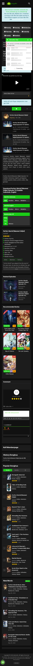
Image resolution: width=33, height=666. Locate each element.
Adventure (12, 259)
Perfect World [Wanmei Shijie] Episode (14, 459)
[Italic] (7, 418)
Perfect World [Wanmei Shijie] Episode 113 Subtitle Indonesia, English (24, 296)
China (11, 250)
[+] (20, 418)
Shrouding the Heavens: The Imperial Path (17, 611)
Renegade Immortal (18, 475)
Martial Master (16, 558)
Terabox (11, 200)
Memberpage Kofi (17, 19)
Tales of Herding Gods (19, 485)
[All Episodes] (16, 109)
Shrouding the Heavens (19, 516)
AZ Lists (16, 663)
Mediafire (23, 200)
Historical (19, 540)
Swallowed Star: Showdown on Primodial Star (18, 599)
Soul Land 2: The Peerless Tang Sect (20, 535)
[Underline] (9, 418)
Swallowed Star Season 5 (20, 525)
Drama (13, 478)
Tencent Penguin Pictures (16, 240)
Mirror (17, 200)
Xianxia (18, 574)
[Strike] (11, 418)
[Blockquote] (18, 418)
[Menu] (7, 40)
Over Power (22, 562)
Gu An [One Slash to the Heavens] (19, 569)
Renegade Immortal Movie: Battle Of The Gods (19, 635)
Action (5, 259)
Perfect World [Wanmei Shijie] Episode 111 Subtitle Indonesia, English (24, 285)
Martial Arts (20, 511)
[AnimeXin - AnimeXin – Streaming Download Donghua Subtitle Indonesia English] (12, 5)
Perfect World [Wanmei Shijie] (19, 115)
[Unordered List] (16, 418)
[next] (27, 109)
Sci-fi (18, 519)
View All (28, 581)
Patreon (11, 224)
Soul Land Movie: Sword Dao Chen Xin (17, 623)
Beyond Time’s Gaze (18, 507)
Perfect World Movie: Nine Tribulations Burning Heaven (17, 586)
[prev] (5, 109)
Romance (21, 529)
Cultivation (23, 509)
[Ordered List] (14, 418)
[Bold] (5, 418)
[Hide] (30, 40)
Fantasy (19, 259)
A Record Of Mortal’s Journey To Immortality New (21, 547)
